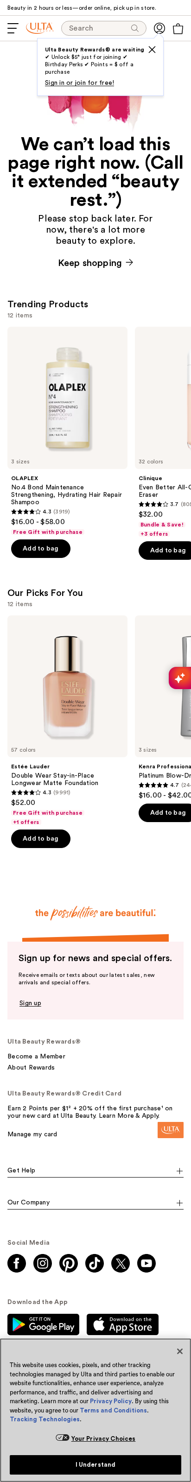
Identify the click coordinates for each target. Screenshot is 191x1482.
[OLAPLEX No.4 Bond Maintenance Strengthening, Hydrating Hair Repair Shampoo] (67, 431)
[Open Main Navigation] (13, 28)
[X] (152, 49)
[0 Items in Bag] (178, 29)
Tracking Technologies (45, 1419)
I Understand (96, 1465)
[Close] (180, 1351)
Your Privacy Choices (103, 1439)
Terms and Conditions (113, 1410)
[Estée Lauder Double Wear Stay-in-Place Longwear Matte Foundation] (67, 720)
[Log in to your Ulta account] (159, 28)
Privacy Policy (111, 1401)
